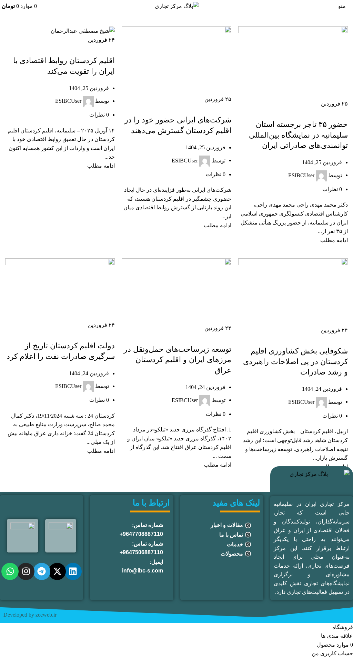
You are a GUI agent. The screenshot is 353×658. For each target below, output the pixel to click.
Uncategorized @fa (320, 338)
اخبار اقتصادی (332, 112)
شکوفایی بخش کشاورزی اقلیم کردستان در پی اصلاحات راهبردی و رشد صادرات (295, 362)
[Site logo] (177, 5)
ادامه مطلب (334, 240)
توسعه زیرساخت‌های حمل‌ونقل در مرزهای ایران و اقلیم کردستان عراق (177, 360)
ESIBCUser (301, 175)
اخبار (290, 338)
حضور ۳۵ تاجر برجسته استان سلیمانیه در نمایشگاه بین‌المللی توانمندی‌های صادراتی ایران (298, 135)
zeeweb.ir (46, 615)
